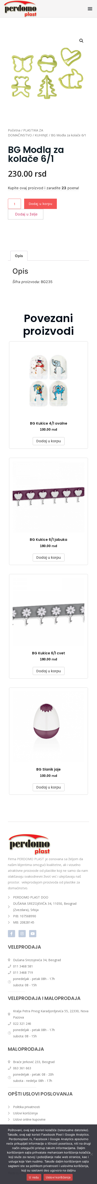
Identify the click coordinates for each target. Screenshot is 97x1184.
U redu (34, 1177)
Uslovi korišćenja (58, 1177)
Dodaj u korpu (40, 204)
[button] (90, 8)
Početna (14, 130)
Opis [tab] (19, 256)
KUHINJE (41, 135)
